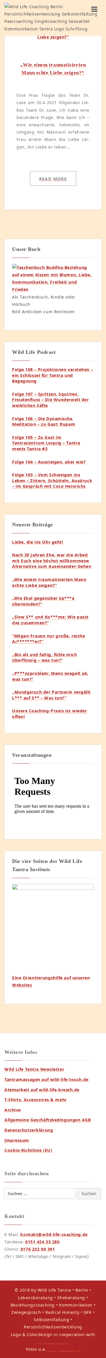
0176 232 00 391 (38, 1249)
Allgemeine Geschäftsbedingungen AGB (47, 1120)
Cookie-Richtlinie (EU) (28, 1150)
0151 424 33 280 (42, 1242)
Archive (12, 1110)
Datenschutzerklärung (28, 1130)
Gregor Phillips (64, 1349)
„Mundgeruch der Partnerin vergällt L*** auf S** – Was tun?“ (51, 695)
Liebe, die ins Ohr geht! (37, 542)
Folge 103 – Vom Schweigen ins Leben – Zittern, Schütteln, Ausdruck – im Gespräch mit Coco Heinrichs (52, 480)
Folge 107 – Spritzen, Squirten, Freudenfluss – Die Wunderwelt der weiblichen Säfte (50, 399)
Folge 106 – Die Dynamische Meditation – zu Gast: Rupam (43, 421)
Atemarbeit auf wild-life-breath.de (42, 1089)
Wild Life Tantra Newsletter (34, 1069)
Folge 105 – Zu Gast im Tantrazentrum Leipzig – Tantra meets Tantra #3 (46, 443)
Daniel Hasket (53, 1342)
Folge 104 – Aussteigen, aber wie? (49, 462)
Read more (53, 179)
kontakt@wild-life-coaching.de (53, 1234)
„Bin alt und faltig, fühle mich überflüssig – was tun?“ (44, 657)
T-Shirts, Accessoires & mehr (35, 1099)
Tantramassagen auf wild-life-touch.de (46, 1079)
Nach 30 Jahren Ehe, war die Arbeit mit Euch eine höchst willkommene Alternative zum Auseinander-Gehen (51, 560)
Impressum (16, 1140)
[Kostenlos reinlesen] (53, 278)
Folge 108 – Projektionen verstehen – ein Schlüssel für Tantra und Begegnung (52, 375)
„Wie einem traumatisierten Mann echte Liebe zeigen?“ (49, 582)
